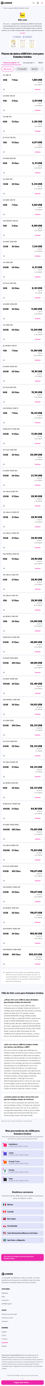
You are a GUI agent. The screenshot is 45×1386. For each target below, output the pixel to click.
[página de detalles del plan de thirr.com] (32, 44)
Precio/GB (22, 69)
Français (4, 1339)
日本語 (4, 1335)
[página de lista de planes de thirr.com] (22, 44)
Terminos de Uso (7, 1318)
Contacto (5, 1321)
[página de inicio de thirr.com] (13, 44)
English (4, 1332)
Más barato (8, 69)
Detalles (37, 89)
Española (5, 1342)
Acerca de (5, 1300)
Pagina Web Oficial (21, 1382)
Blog (3, 1296)
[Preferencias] (38, 3)
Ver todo (22, 33)
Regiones (5, 1293)
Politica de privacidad (9, 1314)
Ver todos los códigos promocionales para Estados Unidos (19, 1257)
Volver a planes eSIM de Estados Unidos (16, 8)
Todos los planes (11, 63)
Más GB (34, 69)
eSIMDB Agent (7, 1304)
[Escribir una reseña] (42, 3)
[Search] (33, 3)
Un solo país (29, 63)
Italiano (4, 1346)
